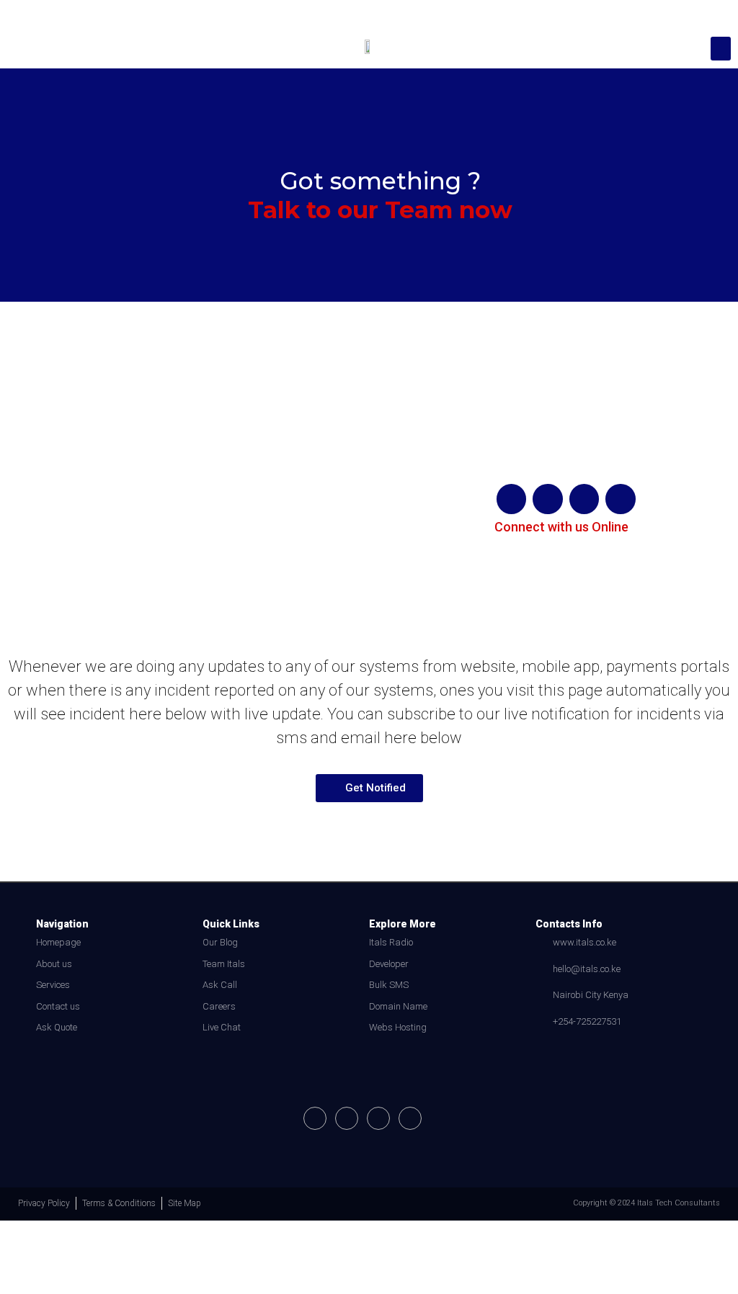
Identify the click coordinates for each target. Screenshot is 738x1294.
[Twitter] (620, 499)
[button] (721, 48)
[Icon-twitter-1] (410, 1118)
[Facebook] (512, 499)
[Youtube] (584, 499)
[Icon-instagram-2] (548, 499)
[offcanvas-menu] (19, 49)
